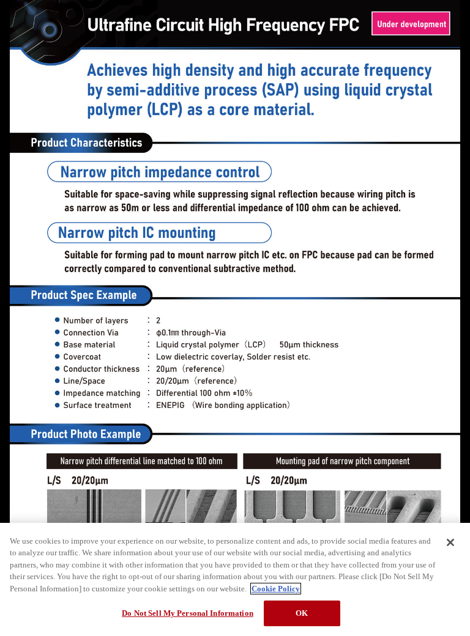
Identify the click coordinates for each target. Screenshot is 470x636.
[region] (235, 579)
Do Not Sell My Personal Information (187, 613)
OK (302, 613)
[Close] (450, 542)
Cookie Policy (276, 588)
